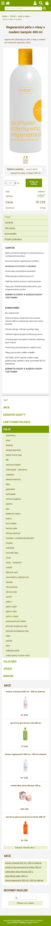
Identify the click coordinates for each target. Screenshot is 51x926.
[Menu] (3, 3)
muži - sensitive (13, 562)
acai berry (10, 435)
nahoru (47, 922)
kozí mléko (11, 523)
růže (8, 636)
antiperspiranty (13, 450)
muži (8, 557)
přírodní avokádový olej (17, 631)
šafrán (9, 640)
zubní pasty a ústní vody (18, 655)
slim (8, 645)
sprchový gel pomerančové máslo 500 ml (25, 817)
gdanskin (10, 489)
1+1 (5, 400)
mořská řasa (12, 552)
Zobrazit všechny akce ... (25, 847)
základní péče (12, 650)
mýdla (9, 567)
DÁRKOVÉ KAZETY (14, 414)
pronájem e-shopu (25, 922)
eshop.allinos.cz (18, 921)
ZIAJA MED (10, 661)
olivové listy (12, 587)
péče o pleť (11, 606)
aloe (8, 440)
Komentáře (10, 233)
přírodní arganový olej (16, 626)
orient (9, 596)
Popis (8, 217)
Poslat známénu (13, 239)
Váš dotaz (10, 228)
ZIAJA (7, 429)
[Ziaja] (41, 197)
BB (7, 460)
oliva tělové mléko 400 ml (16, 876)
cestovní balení (13, 464)
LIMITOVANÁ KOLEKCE (16, 422)
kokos (9, 518)
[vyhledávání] (42, 4)
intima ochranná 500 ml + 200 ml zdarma (25, 691)
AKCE (6, 407)
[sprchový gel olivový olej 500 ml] (25, 733)
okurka (9, 582)
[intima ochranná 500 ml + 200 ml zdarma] (25, 702)
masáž (9, 543)
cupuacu (10, 474)
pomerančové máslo (16, 621)
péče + (9, 601)
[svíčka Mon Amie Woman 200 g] (25, 796)
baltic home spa (14, 455)
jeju (7, 508)
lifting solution (13, 533)
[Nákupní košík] (48, 4)
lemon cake (11, 528)
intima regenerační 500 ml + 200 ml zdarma (25, 754)
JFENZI (7, 668)
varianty (9, 222)
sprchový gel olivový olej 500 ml (25, 723)
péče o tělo (11, 611)
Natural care (12, 572)
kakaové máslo (13, 513)
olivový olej (11, 592)
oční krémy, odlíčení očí (17, 577)
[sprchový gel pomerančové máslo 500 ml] (25, 827)
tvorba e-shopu (12, 922)
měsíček (10, 548)
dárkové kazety (13, 479)
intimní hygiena (13, 499)
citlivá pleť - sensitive (16, 469)
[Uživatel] (36, 4)
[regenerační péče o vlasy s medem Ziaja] (25, 101)
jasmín (9, 504)
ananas (9, 445)
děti (8, 484)
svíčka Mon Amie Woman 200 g (25, 785)
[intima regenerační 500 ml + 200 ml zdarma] (25, 765)
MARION (8, 676)
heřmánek (11, 494)
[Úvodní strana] (9, 4)
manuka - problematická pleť (20, 538)
